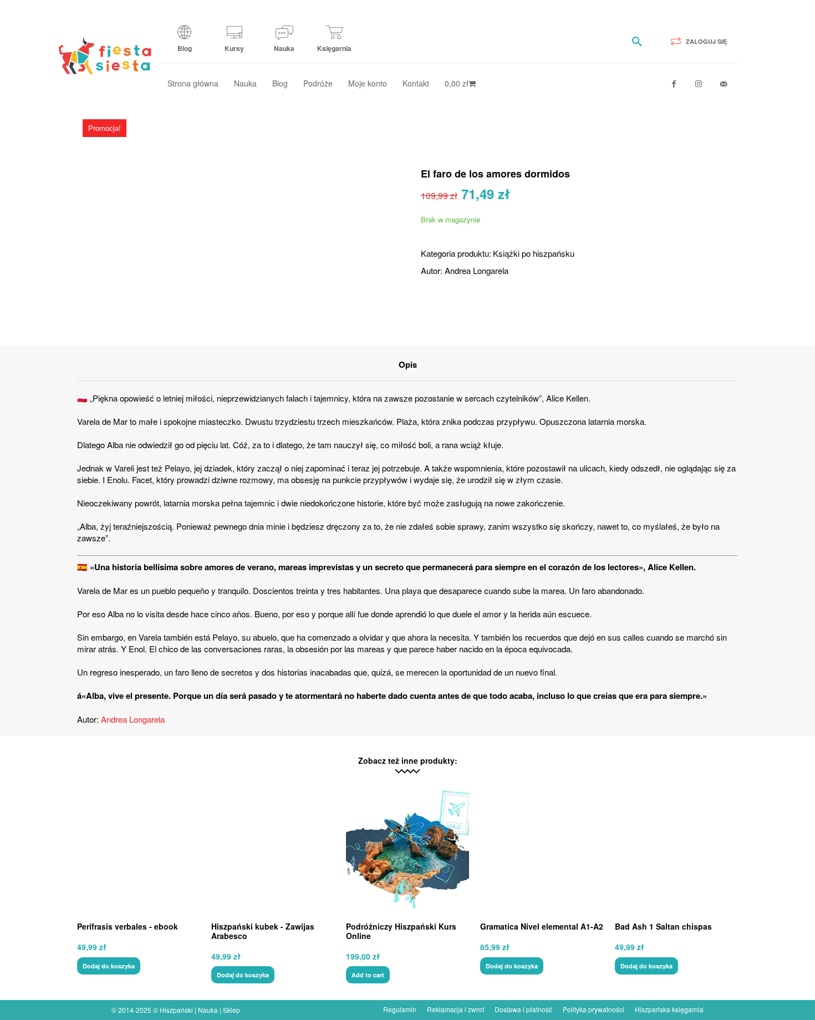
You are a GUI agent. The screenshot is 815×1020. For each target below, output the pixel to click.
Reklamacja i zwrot (455, 1009)
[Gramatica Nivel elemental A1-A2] (541, 849)
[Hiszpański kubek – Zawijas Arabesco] (272, 849)
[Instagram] (699, 84)
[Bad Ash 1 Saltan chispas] (676, 849)
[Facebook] (674, 84)
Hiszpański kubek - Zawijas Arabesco (262, 931)
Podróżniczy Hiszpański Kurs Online (401, 931)
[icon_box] (185, 42)
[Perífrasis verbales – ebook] (138, 849)
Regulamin (399, 1009)
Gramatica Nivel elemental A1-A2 (541, 926)
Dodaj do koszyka (109, 966)
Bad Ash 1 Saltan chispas (663, 926)
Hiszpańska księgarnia (669, 1009)
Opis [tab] (408, 364)
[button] (637, 41)
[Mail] (723, 84)
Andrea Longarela (476, 270)
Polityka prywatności (593, 1009)
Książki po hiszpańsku (533, 253)
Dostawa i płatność (523, 1009)
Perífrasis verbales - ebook (127, 926)
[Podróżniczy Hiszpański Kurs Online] (407, 849)
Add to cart (368, 975)
